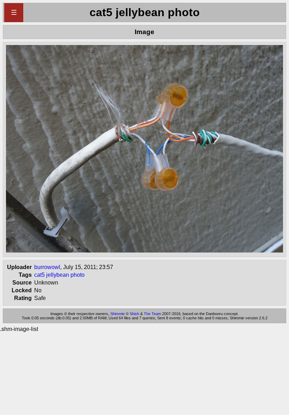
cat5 (39, 275)
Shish (134, 314)
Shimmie (117, 314)
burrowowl (47, 267)
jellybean (57, 275)
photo (77, 275)
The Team (152, 314)
